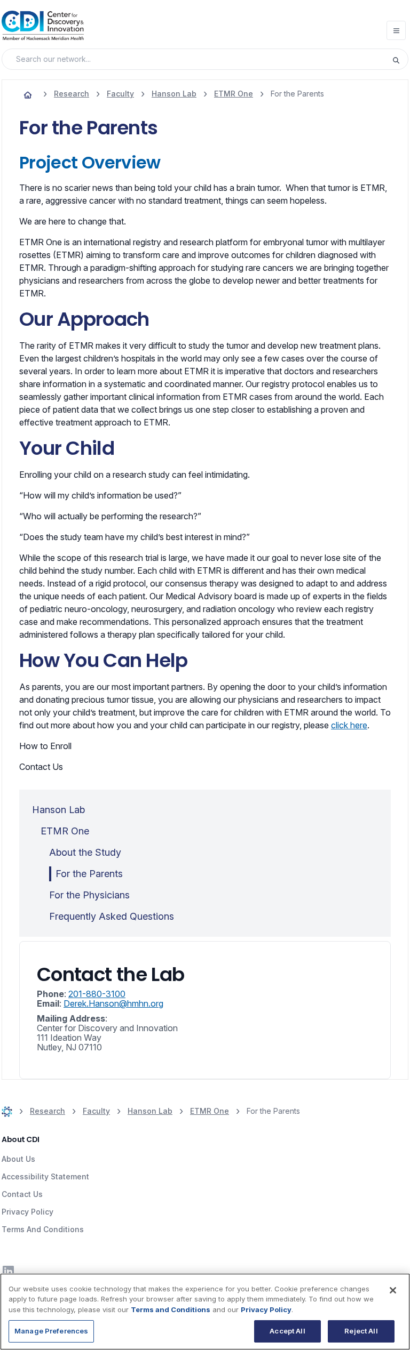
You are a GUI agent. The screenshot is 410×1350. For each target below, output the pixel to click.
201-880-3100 (96, 994)
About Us (18, 1158)
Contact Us (22, 1194)
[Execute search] (400, 59)
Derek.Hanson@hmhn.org (113, 1003)
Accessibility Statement (45, 1176)
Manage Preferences (51, 1331)
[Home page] (27, 93)
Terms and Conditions (170, 1309)
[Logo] (43, 25)
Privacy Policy (27, 1211)
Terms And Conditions (43, 1229)
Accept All (287, 1331)
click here (349, 725)
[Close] (393, 1290)
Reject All (360, 1331)
